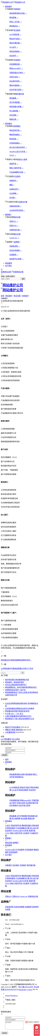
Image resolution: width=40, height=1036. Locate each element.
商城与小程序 (22, 159)
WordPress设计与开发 (17, 152)
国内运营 (17, 217)
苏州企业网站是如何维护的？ (16, 685)
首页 (2, 296)
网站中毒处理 (14, 43)
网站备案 (13, 98)
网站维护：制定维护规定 (14, 682)
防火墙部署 (13, 111)
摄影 (11, 185)
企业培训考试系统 (16, 210)
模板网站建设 (14, 135)
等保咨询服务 (14, 51)
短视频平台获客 (15, 259)
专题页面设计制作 (16, 73)
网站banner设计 (15, 68)
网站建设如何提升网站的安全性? (17, 711)
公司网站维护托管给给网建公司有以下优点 (17, 668)
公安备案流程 (10, 732)
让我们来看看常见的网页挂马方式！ (18, 716)
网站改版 (13, 139)
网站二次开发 (14, 22)
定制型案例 (13, 852)
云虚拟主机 (13, 189)
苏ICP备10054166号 (25, 987)
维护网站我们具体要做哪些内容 (17, 680)
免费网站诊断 (6, 272)
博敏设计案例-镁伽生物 (14, 730)
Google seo (13, 238)
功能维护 (17, 9)
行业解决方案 (22, 202)
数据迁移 (13, 119)
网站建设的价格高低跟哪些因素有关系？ (16, 660)
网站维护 (9, 296)
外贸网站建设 (14, 143)
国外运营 (17, 234)
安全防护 (13, 56)
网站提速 (13, 17)
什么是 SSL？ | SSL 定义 (14, 714)
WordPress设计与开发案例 (14, 850)
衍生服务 (17, 176)
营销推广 (8, 838)
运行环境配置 (14, 102)
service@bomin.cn (11, 995)
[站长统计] (35, 989)
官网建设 (17, 126)
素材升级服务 (14, 85)
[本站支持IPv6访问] (24, 989)
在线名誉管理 (14, 250)
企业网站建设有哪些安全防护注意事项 (19, 708)
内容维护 (17, 60)
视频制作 (12, 181)
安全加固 (13, 115)
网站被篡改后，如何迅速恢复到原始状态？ (21, 687)
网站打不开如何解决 (12, 727)
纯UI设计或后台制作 (17, 147)
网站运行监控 (14, 39)
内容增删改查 (14, 64)
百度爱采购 (13, 246)
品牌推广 (17, 242)
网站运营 (8, 843)
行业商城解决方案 (16, 172)
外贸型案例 (29, 850)
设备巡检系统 (14, 206)
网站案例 (8, 845)
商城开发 (13, 164)
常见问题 (17, 296)
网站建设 (8, 821)
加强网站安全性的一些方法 (15, 690)
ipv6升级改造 (14, 34)
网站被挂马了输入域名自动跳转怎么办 (19, 719)
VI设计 (7, 825)
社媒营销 (13, 255)
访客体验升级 (14, 230)
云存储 (12, 198)
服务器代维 (19, 94)
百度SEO (13, 221)
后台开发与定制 (15, 90)
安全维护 (17, 30)
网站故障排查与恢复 (17, 13)
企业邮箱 (12, 193)
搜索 (23, 279)
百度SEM (13, 226)
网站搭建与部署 (15, 107)
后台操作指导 (14, 81)
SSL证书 (12, 47)
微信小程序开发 (15, 168)
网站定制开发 (14, 130)
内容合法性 (13, 77)
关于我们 (8, 855)
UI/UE (11, 155)
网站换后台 (13, 26)
